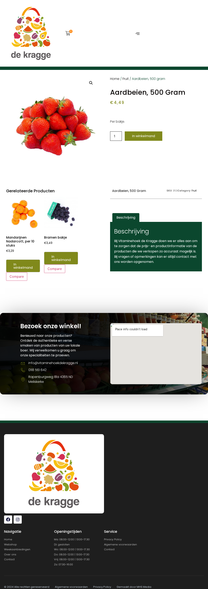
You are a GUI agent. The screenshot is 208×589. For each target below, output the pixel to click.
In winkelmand (143, 136)
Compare (17, 276)
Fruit (125, 78)
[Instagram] (18, 519)
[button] (67, 34)
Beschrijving (125, 217)
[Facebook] (8, 519)
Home (114, 78)
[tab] (125, 217)
